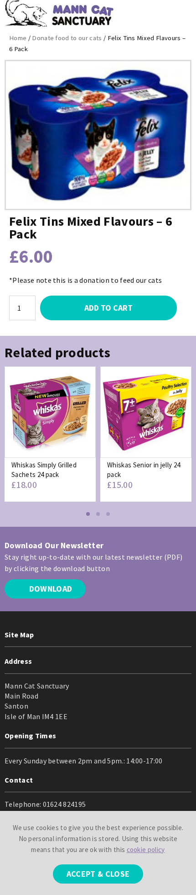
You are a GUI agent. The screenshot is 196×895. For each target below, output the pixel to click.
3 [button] (108, 514)
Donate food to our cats (67, 38)
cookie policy (146, 849)
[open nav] (181, 14)
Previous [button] (11, 444)
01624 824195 (64, 804)
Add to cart (108, 307)
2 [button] (98, 514)
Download (49, 588)
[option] (50, 434)
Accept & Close (98, 874)
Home (17, 38)
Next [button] (184, 444)
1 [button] (88, 514)
